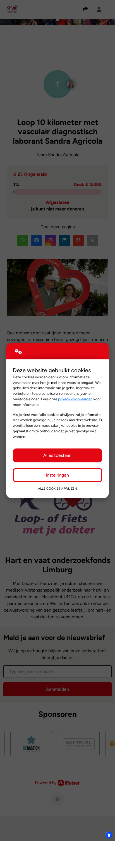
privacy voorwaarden (75, 399)
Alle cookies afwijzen (57, 489)
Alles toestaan (57, 455)
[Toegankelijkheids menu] (109, 835)
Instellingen (57, 475)
